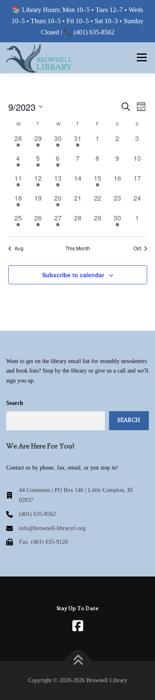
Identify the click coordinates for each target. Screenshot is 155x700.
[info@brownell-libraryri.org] (46, 528)
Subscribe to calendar (73, 275)
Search (14, 403)
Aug (19, 248)
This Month (77, 248)
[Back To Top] (77, 661)
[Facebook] (78, 626)
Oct (137, 248)
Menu (140, 58)
